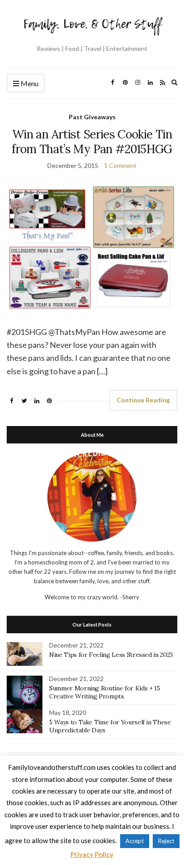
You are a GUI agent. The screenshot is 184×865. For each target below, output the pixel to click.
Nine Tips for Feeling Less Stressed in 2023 (111, 655)
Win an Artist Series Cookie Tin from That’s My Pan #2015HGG (92, 141)
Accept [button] (134, 840)
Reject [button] (166, 840)
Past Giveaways (92, 117)
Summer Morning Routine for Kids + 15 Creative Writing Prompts (104, 692)
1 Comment (120, 165)
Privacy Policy (92, 854)
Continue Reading (143, 400)
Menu (28, 83)
